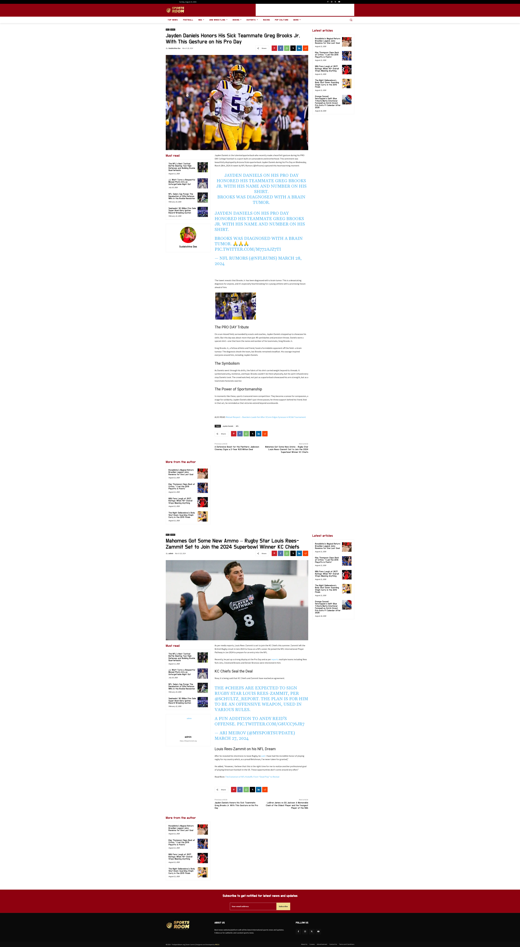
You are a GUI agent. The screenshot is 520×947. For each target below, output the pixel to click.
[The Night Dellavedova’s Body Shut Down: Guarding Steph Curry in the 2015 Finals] (203, 516)
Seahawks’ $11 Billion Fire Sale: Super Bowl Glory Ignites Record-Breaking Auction (182, 210)
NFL (167, 29)
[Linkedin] (299, 48)
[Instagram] (331, 2)
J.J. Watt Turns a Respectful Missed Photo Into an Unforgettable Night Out (181, 182)
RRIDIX (217, 944)
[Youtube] (339, 2)
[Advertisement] (305, 10)
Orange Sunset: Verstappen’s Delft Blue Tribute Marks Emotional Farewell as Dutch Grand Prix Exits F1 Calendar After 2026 (328, 102)
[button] (351, 20)
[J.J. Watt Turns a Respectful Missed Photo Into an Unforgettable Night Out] (203, 183)
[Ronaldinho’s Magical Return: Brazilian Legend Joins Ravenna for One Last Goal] (203, 473)
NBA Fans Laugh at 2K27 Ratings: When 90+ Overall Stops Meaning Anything (180, 501)
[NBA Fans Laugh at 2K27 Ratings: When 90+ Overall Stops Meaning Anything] (203, 502)
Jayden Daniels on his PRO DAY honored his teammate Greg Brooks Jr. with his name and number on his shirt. (261, 184)
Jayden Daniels (227, 426)
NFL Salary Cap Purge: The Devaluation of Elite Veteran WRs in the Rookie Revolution (181, 196)
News (173, 29)
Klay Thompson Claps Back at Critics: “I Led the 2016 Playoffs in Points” (181, 486)
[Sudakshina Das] (188, 235)
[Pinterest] (274, 48)
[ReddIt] (305, 48)
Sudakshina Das (174, 48)
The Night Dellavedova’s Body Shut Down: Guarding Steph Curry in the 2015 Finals (181, 515)
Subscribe (283, 906)
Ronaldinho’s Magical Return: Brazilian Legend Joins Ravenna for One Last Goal (181, 472)
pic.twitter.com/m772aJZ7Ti (248, 249)
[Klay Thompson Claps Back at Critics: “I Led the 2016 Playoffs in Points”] (203, 488)
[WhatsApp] (287, 48)
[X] (335, 2)
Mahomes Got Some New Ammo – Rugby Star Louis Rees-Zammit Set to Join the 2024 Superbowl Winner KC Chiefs (286, 449)
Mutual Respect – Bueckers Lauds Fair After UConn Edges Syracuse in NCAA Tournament (266, 417)
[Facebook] (327, 2)
